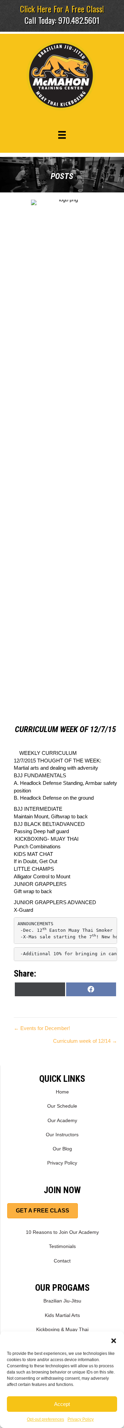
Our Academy (62, 1120)
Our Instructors (62, 1134)
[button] (113, 1340)
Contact (62, 1261)
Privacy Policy (81, 1419)
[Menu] (62, 135)
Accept (62, 1404)
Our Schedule (62, 1106)
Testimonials (62, 1246)
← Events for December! (42, 1028)
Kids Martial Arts (62, 1315)
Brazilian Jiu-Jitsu (62, 1301)
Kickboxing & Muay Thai (62, 1329)
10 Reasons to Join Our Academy (62, 1232)
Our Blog (62, 1148)
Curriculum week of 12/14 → (85, 1041)
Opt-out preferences (45, 1419)
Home (62, 1092)
